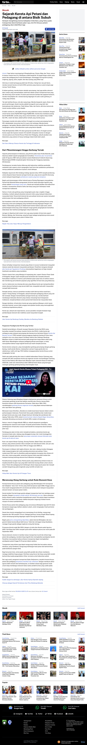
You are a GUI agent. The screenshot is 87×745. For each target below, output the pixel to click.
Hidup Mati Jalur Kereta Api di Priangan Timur (16, 473)
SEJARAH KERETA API (22, 591)
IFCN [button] (46, 731)
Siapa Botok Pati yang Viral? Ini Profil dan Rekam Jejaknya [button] (25, 698)
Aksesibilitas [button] (48, 721)
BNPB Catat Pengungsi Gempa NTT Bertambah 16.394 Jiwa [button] (10, 657)
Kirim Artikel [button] (48, 727)
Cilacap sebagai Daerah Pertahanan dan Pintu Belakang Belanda (22, 583)
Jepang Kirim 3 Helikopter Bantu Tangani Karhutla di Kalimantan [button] (40, 648)
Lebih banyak (81, 634)
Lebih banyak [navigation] (81, 608)
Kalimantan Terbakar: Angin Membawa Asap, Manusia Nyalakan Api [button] (67, 66)
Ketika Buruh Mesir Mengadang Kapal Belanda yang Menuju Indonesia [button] (25, 625)
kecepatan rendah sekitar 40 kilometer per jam (28, 495)
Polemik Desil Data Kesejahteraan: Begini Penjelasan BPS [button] (65, 49)
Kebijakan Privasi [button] (49, 723)
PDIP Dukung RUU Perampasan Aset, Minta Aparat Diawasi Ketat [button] (68, 649)
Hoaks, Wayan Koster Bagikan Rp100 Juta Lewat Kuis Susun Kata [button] (67, 74)
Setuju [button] (83, 742)
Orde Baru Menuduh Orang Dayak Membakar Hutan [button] (42, 624)
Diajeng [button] (67, 2)
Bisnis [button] (72, 2)
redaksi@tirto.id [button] (70, 728)
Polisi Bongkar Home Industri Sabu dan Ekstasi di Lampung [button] (39, 640)
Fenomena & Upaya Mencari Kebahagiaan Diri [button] (68, 56)
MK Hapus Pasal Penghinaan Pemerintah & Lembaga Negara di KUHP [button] (68, 658)
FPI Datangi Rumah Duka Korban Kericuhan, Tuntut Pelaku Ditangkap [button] (9, 649)
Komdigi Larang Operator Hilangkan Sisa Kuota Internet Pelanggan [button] (61, 698)
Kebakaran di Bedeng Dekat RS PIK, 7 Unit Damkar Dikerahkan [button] (11, 665)
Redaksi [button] (26, 725)
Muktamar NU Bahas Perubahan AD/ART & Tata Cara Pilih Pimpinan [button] (39, 658)
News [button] (61, 2)
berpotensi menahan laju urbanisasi (27, 561)
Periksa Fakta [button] (54, 2)
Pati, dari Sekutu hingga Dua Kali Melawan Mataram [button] (77, 624)
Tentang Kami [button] (27, 721)
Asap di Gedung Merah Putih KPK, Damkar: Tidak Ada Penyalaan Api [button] (39, 674)
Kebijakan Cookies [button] (50, 725)
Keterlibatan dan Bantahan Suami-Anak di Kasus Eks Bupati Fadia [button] (66, 41)
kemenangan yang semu (19, 184)
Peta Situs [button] (48, 729)
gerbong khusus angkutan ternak (22, 405)
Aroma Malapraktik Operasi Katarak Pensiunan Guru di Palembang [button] (67, 128)
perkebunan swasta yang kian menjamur (33, 177)
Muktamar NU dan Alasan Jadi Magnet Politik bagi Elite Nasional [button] (66, 144)
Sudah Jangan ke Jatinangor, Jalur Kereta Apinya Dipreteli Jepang (22, 579)
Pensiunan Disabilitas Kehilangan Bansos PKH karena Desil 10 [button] (11, 641)
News (9, 5)
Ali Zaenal (5, 28)
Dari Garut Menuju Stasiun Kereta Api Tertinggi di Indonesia (21, 143)
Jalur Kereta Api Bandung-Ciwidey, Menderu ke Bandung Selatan (22, 319)
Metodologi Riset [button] (28, 729)
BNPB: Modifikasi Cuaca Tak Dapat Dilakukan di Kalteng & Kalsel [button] (67, 641)
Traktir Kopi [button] (50, 29)
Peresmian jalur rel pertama (43, 156)
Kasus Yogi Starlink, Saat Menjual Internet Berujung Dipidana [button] (9, 698)
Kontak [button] (26, 723)
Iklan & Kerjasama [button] (29, 731)
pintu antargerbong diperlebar (19, 520)
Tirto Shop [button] (48, 733)
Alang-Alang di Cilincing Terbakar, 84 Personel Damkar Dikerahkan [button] (39, 666)
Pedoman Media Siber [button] (30, 727)
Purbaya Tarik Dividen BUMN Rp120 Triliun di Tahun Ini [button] (67, 673)
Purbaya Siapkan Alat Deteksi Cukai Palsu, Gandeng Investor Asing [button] (10, 674)
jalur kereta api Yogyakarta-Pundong (13, 269)
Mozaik (13, 5)
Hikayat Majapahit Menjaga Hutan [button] (7, 623)
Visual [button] (78, 2)
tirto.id (4, 73)
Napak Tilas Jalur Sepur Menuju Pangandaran (16, 224)
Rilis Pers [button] (26, 733)
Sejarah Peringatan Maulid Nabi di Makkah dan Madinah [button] (60, 624)
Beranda (4, 5)
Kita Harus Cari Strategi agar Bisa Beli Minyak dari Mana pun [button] (68, 110)
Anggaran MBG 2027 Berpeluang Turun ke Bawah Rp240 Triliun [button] (67, 666)
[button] (6, 2)
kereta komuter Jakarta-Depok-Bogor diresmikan (38, 417)
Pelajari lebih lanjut (66, 742)
